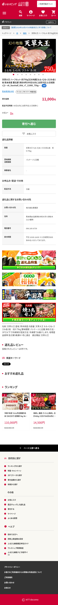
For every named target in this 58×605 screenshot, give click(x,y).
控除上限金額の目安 (15, 539)
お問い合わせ (9, 582)
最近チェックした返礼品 (16, 504)
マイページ (31, 15)
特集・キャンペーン (14, 470)
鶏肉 (24, 33)
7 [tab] (39, 74)
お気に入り (43, 15)
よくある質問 (12, 518)
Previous (4, 55)
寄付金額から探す (14, 480)
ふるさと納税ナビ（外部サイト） (18, 553)
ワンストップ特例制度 (16, 548)
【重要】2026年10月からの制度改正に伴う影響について (31, 27)
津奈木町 (6, 364)
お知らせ (7, 588)
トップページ (6, 33)
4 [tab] (26, 74)
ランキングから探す (15, 466)
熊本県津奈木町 (8, 91)
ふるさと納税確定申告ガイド (18, 543)
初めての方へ (13, 534)
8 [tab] (43, 74)
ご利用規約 (8, 577)
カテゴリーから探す (15, 475)
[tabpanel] (29, 55)
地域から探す (13, 484)
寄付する (11, 509)
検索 (20, 15)
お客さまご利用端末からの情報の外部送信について (23, 572)
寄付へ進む (29, 124)
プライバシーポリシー (12, 567)
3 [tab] (22, 74)
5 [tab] (30, 74)
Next (54, 55)
